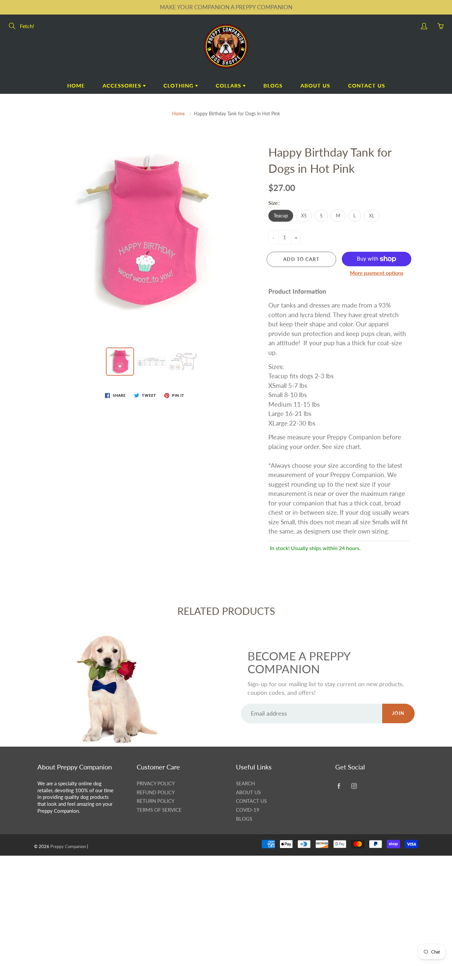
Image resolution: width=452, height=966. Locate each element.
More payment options (376, 273)
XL (371, 215)
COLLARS (229, 85)
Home (178, 113)
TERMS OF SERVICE (159, 810)
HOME (76, 85)
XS (304, 215)
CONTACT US (366, 85)
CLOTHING (179, 85)
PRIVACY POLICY (156, 783)
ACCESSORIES (123, 85)
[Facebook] (338, 786)
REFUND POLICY (156, 792)
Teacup (281, 215)
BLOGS (273, 85)
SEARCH (245, 783)
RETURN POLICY (155, 801)
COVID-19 (247, 810)
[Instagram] (354, 786)
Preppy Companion (68, 846)
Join (398, 713)
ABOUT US (315, 85)
